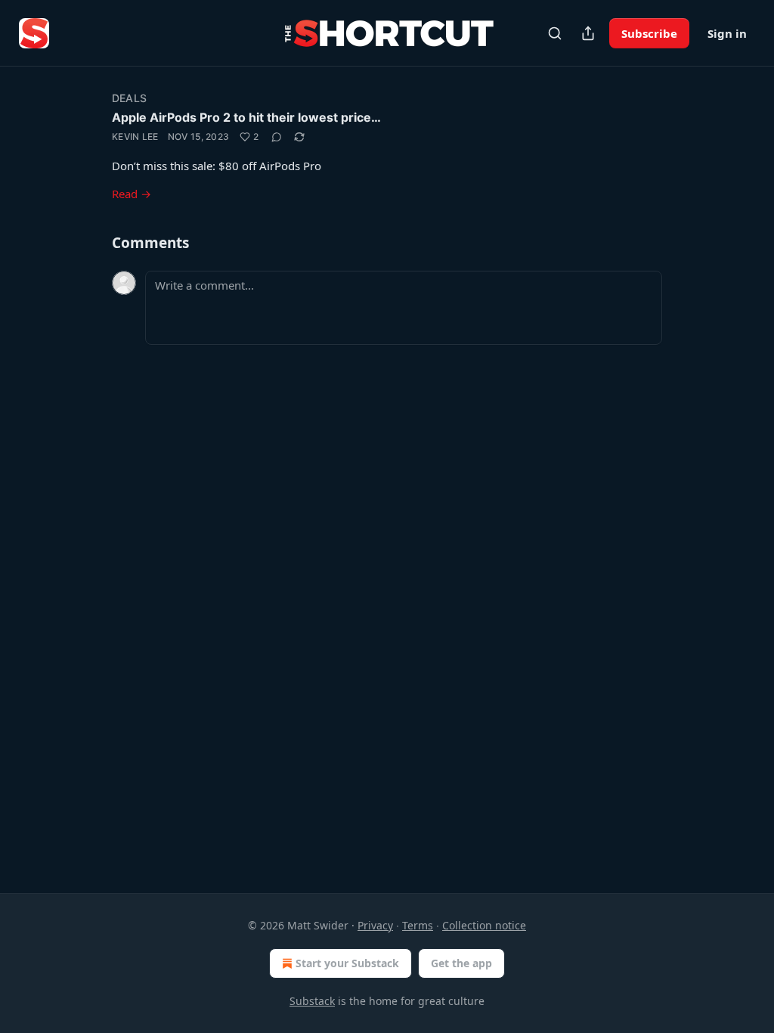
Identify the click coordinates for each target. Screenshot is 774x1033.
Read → (131, 193)
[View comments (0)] (276, 137)
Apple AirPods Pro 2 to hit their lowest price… (246, 117)
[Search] (555, 33)
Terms (417, 925)
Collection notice (484, 925)
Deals (129, 98)
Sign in (727, 33)
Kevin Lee (135, 136)
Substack (312, 1001)
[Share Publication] (588, 33)
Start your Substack (347, 963)
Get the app (461, 963)
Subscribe (649, 33)
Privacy (375, 925)
